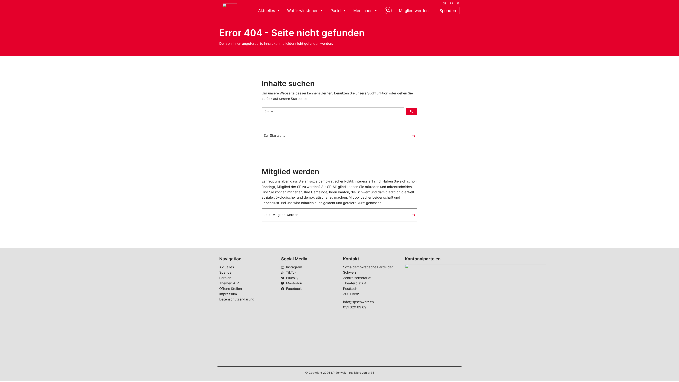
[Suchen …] (333, 111)
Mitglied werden (414, 10)
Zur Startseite (275, 136)
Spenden (448, 10)
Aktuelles (266, 10)
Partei (335, 10)
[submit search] (411, 111)
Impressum (228, 294)
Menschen (363, 10)
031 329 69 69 (354, 307)
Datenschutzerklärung (236, 299)
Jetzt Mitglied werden (281, 215)
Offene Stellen (230, 289)
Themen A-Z (229, 283)
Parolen (225, 278)
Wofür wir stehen (302, 10)
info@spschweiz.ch (358, 302)
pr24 (371, 372)
